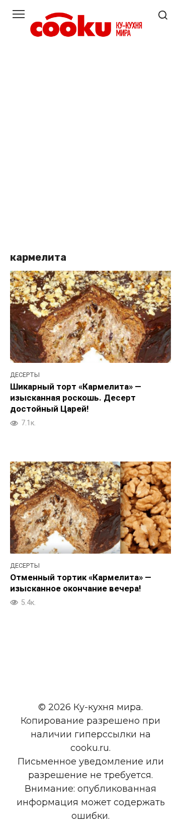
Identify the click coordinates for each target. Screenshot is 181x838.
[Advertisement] (90, 146)
